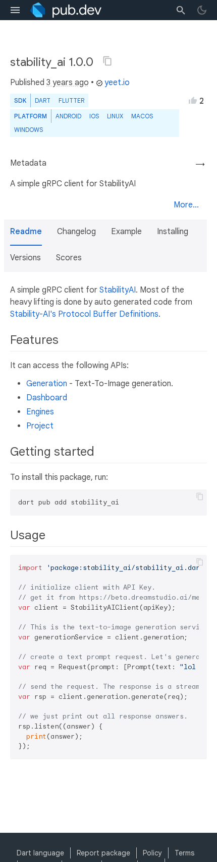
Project (39, 426)
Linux (115, 116)
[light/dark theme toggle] (202, 10)
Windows (28, 129)
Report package (103, 852)
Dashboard (46, 398)
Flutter (71, 100)
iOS (94, 116)
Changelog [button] (76, 232)
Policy (152, 852)
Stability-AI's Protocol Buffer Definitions (84, 314)
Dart (42, 100)
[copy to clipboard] (200, 496)
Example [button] (126, 232)
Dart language (40, 852)
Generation (46, 384)
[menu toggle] (15, 10)
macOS (142, 116)
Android (68, 116)
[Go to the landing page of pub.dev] (65, 10)
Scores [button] (69, 258)
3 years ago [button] (67, 83)
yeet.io (117, 83)
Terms (184, 852)
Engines (40, 412)
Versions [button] (25, 258)
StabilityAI (117, 290)
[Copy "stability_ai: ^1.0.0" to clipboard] (107, 61)
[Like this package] (192, 100)
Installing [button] (172, 232)
